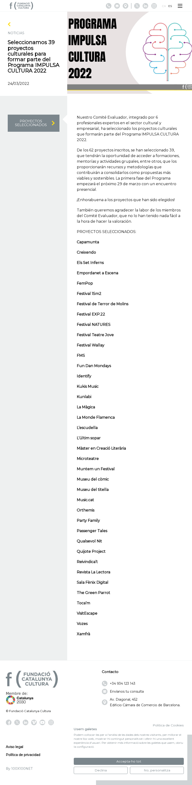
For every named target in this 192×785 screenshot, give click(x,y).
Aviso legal (14, 747)
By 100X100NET (19, 768)
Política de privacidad (23, 755)
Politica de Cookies (168, 725)
